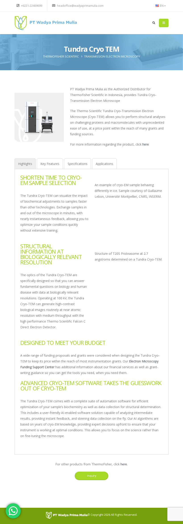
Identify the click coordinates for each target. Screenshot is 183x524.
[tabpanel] (91, 309)
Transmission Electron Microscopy (112, 56)
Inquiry (91, 476)
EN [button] (161, 6)
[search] (153, 23)
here (145, 144)
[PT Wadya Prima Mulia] (46, 23)
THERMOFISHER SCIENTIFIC (61, 56)
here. (124, 464)
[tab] (25, 163)
